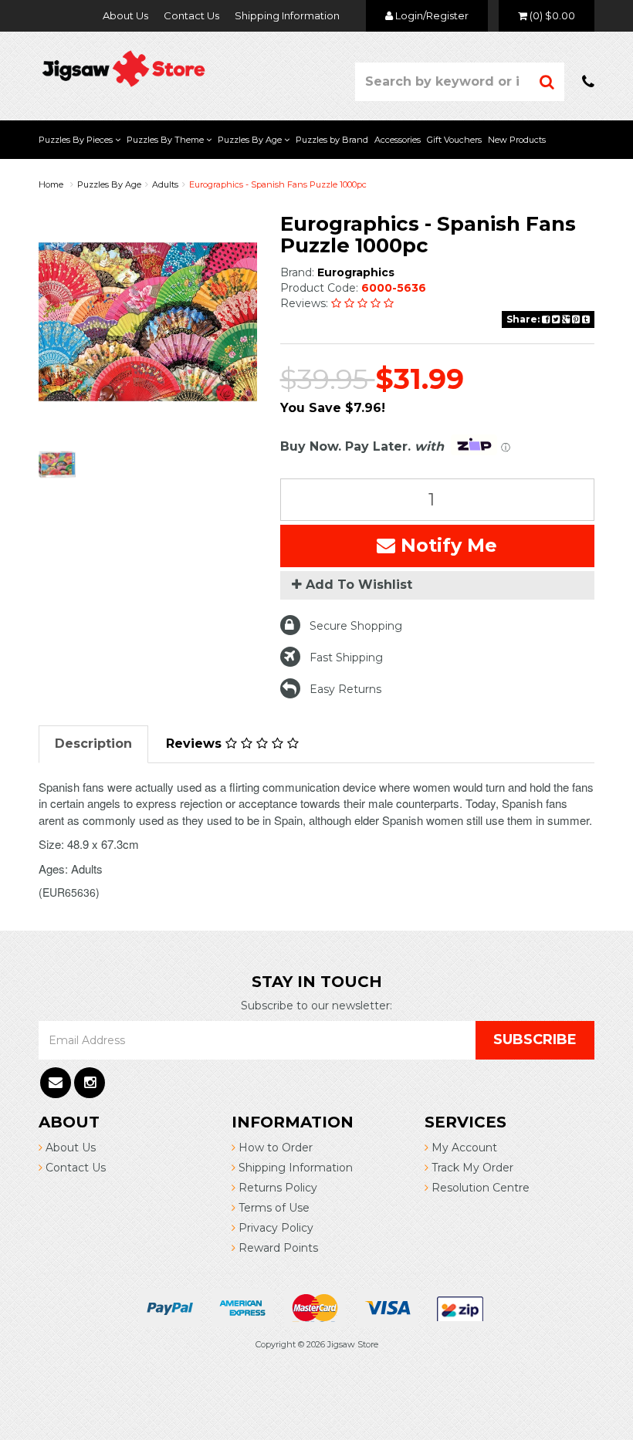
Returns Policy (276, 1188)
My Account (462, 1147)
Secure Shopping (356, 626)
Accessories (397, 139)
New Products (517, 139)
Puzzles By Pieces (77, 139)
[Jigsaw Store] (123, 67)
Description (93, 743)
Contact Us (191, 15)
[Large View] (57, 464)
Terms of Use (272, 1208)
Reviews (195, 743)
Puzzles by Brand (332, 139)
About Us (125, 15)
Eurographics (355, 272)
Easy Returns (345, 689)
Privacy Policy (274, 1228)
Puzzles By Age (251, 139)
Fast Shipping (346, 657)
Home (51, 184)
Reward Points (276, 1248)
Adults (165, 184)
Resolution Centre (479, 1188)
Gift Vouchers (454, 139)
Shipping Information (287, 15)
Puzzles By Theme (166, 139)
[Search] (547, 82)
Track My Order (470, 1168)
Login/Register (431, 15)
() (552, 15)
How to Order (274, 1147)
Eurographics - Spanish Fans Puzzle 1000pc (278, 184)
